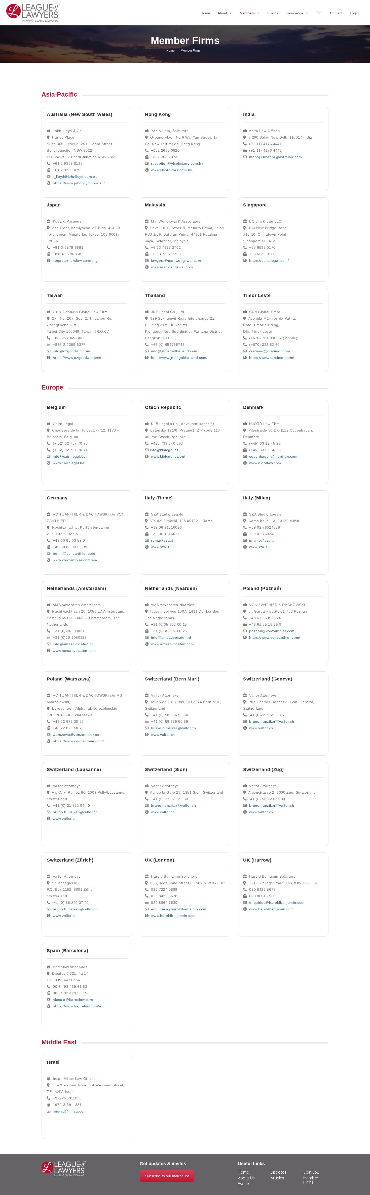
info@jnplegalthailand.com (174, 351)
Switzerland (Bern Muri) (172, 678)
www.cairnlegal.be (68, 463)
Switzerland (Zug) (263, 769)
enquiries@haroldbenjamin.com (178, 909)
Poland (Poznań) (262, 588)
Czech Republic (163, 407)
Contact (336, 13)
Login (354, 13)
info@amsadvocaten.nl (73, 644)
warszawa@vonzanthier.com (77, 735)
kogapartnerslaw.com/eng (75, 261)
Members (247, 13)
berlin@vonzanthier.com (74, 553)
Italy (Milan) (256, 497)
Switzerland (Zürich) (70, 860)
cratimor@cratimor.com (269, 351)
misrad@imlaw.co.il (69, 1111)
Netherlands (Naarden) (171, 588)
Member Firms (310, 1180)
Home (205, 13)
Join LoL (311, 1172)
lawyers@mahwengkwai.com (176, 261)
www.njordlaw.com (265, 463)
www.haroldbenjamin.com (173, 916)
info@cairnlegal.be (69, 456)
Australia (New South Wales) (80, 114)
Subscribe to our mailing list (167, 1176)
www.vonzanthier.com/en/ (75, 560)
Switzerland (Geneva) (267, 678)
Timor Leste (257, 295)
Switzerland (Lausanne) (74, 769)
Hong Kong (158, 114)
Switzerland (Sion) (166, 769)
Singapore (255, 204)
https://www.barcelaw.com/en (78, 1006)
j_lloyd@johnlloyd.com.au (75, 177)
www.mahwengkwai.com (172, 267)
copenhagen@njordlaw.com (273, 456)
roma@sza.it (162, 540)
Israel (53, 1062)
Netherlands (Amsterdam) (76, 588)
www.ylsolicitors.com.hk (171, 170)
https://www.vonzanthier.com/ (78, 741)
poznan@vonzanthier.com (271, 631)
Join (319, 13)
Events (272, 13)
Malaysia (155, 204)
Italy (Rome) (159, 497)
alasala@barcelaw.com (73, 1000)
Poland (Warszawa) (69, 678)
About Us (246, 1177)
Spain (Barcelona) (67, 950)
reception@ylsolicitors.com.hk (177, 163)
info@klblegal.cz (164, 450)
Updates (278, 1172)
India (248, 114)
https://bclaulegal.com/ (269, 261)
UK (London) (159, 860)
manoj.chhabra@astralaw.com (275, 157)
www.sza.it (160, 547)
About (222, 13)
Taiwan (55, 295)
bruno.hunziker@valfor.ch (75, 812)
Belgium (56, 407)
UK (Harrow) (257, 860)
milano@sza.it (261, 540)
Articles (277, 1177)
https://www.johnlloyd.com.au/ (79, 183)
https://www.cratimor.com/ (271, 358)
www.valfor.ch (65, 819)
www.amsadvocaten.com (74, 651)
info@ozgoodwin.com (71, 351)
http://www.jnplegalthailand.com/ (179, 358)
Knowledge (294, 13)
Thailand (155, 295)
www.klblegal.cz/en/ (168, 456)
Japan (54, 204)
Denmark (253, 407)
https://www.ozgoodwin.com (77, 358)
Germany (57, 497)
